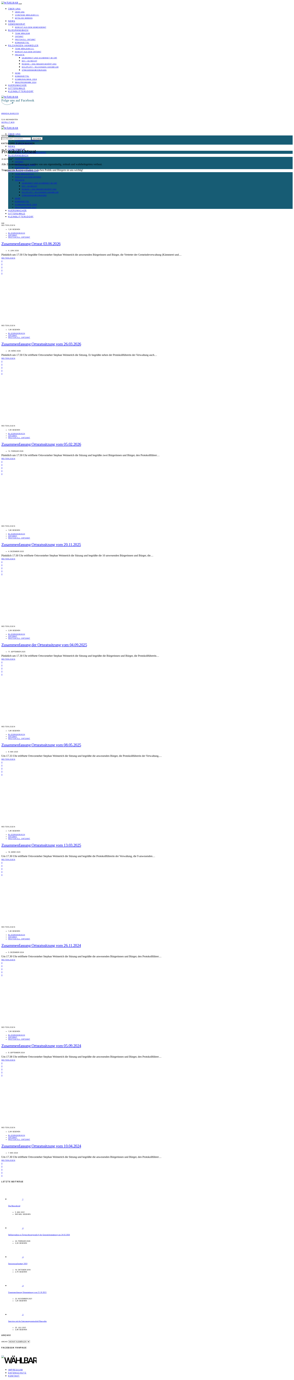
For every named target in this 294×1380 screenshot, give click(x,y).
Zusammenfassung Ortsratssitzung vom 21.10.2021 (27, 1292)
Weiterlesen (8, 258)
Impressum (15, 1369)
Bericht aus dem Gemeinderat (30, 27)
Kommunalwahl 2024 (26, 79)
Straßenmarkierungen (34, 70)
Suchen (37, 138)
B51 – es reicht (29, 61)
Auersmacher (17, 85)
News (11, 21)
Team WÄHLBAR (22, 33)
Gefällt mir (7, 122)
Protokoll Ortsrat (25, 39)
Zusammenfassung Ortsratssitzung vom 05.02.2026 (41, 444)
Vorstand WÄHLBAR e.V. (27, 15)
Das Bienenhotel (14, 1206)
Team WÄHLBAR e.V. (24, 49)
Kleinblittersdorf (21, 91)
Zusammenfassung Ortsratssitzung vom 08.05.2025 (41, 745)
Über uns (14, 8)
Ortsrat (19, 36)
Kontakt (14, 1376)
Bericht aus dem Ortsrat (28, 52)
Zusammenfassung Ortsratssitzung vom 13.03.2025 (41, 845)
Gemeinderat (17, 24)
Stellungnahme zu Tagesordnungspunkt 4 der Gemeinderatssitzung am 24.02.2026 (39, 1235)
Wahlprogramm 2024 (25, 82)
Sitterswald (16, 88)
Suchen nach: (7, 135)
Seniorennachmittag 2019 (17, 1264)
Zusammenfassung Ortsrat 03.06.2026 (31, 243)
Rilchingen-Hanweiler (23, 45)
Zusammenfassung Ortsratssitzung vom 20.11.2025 (41, 544)
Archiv (4, 1342)
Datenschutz (17, 1373)
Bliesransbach (18, 30)
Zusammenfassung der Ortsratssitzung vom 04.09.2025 (44, 645)
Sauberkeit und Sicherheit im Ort (39, 58)
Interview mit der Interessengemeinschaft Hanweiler (27, 1321)
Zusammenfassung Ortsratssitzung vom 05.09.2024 (41, 1045)
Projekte (19, 55)
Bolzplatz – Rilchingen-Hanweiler (40, 67)
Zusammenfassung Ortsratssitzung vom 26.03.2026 (41, 344)
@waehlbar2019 (10, 113)
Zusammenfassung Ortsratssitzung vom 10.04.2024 (41, 1146)
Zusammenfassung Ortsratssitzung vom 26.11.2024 (41, 945)
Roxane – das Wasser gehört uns (39, 64)
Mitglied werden (23, 18)
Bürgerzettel (22, 42)
